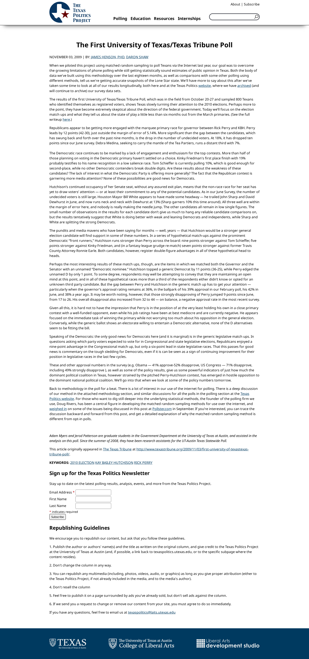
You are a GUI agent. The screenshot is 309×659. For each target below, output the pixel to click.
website (204, 85)
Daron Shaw (137, 57)
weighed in (58, 408)
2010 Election (82, 462)
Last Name (57, 505)
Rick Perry (143, 462)
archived (244, 85)
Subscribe (252, 4)
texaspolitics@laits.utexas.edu (152, 612)
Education (141, 18)
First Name (58, 499)
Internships (189, 18)
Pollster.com (162, 408)
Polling (120, 18)
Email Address (62, 492)
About (235, 4)
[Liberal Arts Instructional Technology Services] (228, 643)
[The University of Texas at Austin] (67, 643)
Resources (164, 18)
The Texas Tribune (117, 449)
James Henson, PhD (107, 57)
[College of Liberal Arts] (141, 643)
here (66, 119)
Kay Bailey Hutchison (114, 462)
